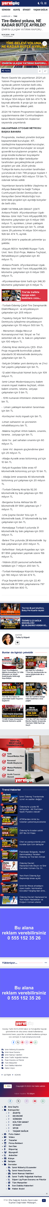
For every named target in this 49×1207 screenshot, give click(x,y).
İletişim (11, 1161)
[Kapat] (47, 1193)
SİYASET (27, 9)
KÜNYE (18, 1075)
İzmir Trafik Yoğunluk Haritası (16, 1057)
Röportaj (12, 1149)
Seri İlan (12, 1146)
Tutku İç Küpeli (22, 637)
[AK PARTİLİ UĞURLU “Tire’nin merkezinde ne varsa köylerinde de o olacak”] (36, 662)
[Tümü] (46, 963)
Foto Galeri (14, 1134)
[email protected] (33, 1037)
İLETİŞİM (7, 1075)
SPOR (15, 1128)
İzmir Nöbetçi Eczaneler (14, 1049)
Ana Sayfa (13, 1107)
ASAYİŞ (16, 9)
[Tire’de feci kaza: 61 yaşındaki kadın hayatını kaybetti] (13, 689)
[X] (18, 1042)
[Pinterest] (22, 1042)
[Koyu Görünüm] (39, 3)
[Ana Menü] (45, 3)
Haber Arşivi (10, 1068)
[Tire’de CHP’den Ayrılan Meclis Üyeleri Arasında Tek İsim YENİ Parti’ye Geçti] (36, 711)
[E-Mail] (17, 643)
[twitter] (18, 1101)
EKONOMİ (17, 1116)
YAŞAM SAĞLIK (40, 9)
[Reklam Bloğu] (24, 760)
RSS (9, 1086)
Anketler (12, 1155)
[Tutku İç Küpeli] (7, 639)
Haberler (6, 16)
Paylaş (7, 71)
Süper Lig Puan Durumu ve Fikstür (29, 1180)
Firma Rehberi (15, 1143)
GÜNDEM (6, 9)
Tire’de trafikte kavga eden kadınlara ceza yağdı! (35, 699)
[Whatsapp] (35, 1042)
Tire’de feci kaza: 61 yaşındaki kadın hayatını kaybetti (12, 699)
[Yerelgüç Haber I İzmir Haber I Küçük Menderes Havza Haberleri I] (10, 3)
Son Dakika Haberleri (13, 1065)
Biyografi (13, 1152)
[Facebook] (13, 1042)
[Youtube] (31, 1042)
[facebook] (10, 1101)
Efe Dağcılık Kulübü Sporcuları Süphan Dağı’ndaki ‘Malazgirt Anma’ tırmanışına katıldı (23, 1202)
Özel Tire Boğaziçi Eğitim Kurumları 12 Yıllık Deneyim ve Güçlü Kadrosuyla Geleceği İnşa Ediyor (12, 674)
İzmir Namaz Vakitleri (13, 1055)
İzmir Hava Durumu (12, 1052)
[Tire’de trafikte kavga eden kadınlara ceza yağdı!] (36, 689)
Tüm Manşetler (11, 1063)
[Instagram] (27, 1042)
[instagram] (26, 1101)
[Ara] (42, 3)
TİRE (15, 16)
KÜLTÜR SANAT (20, 1122)
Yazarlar (12, 1140)
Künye (11, 1158)
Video (11, 1137)
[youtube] (35, 1101)
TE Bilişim (31, 1094)
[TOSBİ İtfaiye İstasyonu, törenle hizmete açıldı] (13, 711)
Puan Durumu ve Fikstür (14, 1060)
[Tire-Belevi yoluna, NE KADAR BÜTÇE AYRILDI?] (24, 53)
